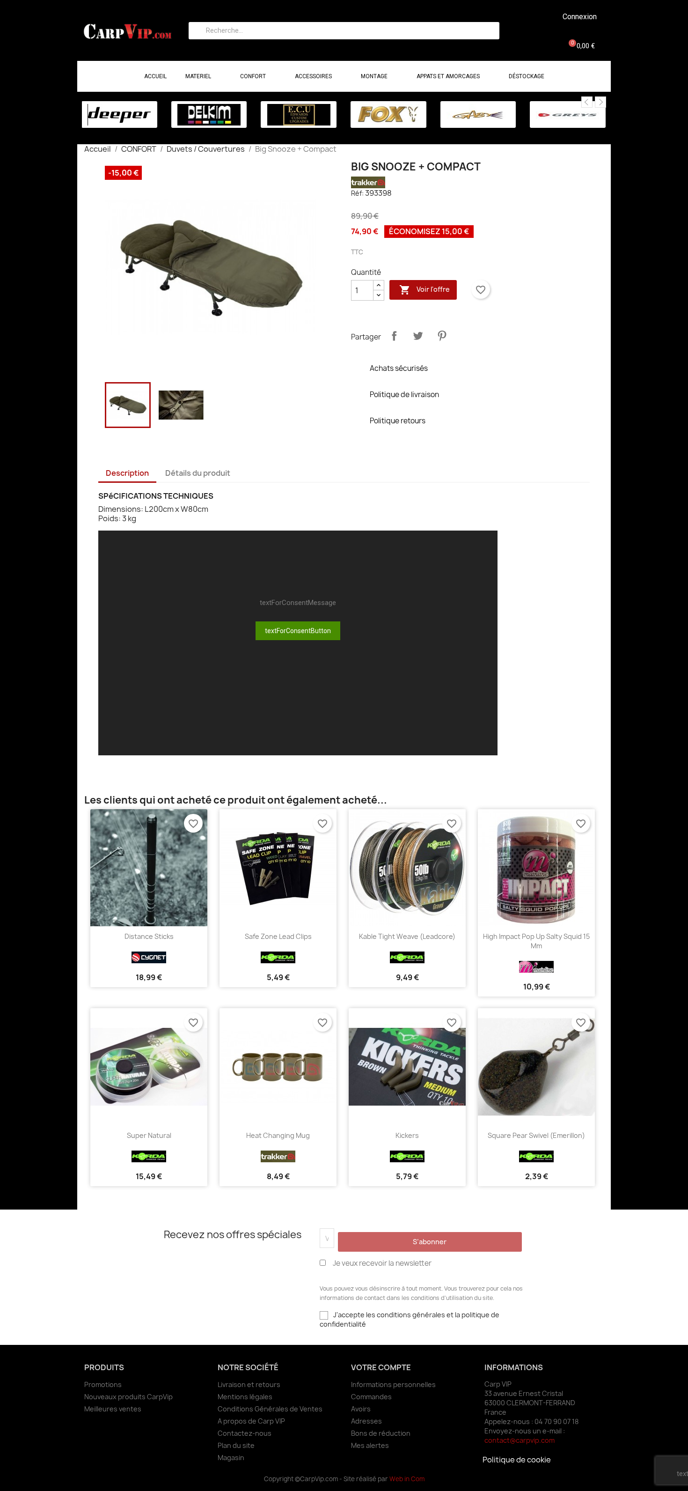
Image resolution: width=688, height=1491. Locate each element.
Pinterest (441, 335)
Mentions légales (245, 1396)
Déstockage (526, 76)
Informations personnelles (393, 1384)
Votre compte (381, 1367)
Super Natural (149, 1135)
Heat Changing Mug (278, 1135)
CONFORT (253, 76)
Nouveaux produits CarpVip (128, 1396)
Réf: (357, 193)
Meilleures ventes (112, 1408)
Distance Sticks (149, 936)
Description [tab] (127, 473)
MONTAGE (374, 76)
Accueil (155, 76)
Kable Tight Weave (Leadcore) (407, 936)
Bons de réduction (380, 1433)
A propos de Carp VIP (251, 1421)
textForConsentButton (298, 631)
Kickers (407, 1135)
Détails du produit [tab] (197, 473)
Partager (394, 335)
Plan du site (236, 1445)
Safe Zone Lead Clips (278, 936)
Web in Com (407, 1479)
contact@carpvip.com (519, 1440)
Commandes (371, 1396)
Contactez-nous (244, 1433)
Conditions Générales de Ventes (270, 1408)
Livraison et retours (249, 1384)
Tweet (418, 335)
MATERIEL (198, 76)
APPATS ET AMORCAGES (448, 76)
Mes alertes (370, 1445)
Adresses (366, 1421)
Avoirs (361, 1408)
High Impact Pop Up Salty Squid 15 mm (536, 941)
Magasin (231, 1457)
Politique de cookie (517, 1459)
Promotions (103, 1384)
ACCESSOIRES (313, 76)
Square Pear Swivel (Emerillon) (536, 1135)
